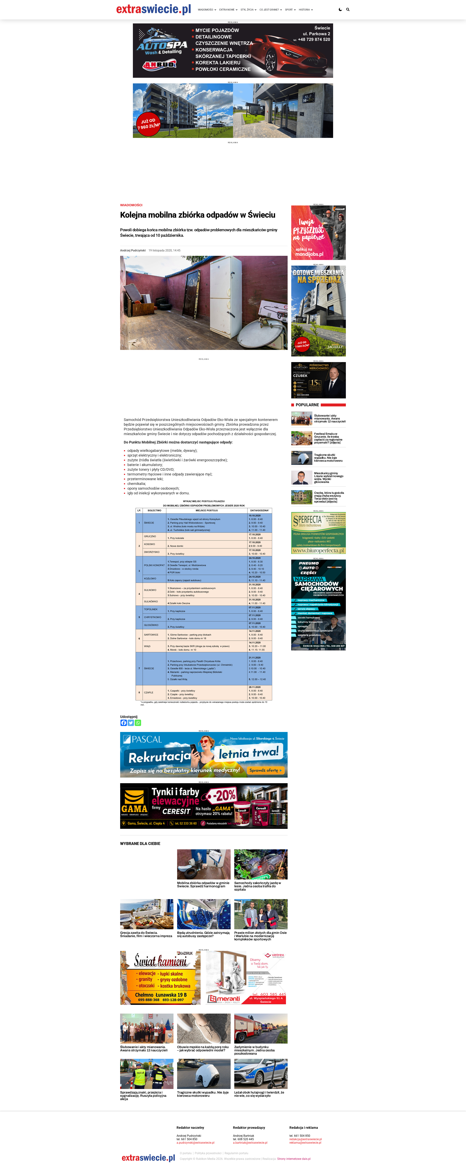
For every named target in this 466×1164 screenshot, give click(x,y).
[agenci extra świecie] (318, 380)
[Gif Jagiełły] (233, 110)
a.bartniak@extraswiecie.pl (250, 1142)
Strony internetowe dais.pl (294, 1159)
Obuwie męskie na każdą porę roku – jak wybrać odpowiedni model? (203, 1048)
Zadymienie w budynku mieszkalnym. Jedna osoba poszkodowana (254, 1050)
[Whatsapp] (138, 723)
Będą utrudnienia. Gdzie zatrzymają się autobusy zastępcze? (203, 934)
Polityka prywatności (208, 1153)
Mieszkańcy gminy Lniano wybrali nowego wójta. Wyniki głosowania (328, 477)
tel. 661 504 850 (187, 1139)
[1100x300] (204, 806)
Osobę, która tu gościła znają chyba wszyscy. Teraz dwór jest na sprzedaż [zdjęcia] (329, 497)
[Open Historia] (312, 10)
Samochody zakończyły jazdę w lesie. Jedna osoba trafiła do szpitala (257, 886)
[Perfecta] (318, 533)
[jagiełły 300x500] (318, 311)
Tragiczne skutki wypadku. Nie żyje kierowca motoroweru (203, 1094)
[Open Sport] (295, 10)
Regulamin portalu (236, 1153)
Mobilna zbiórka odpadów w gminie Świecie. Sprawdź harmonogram (203, 884)
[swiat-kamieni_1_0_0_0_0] (160, 978)
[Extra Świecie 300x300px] (318, 232)
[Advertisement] (233, 169)
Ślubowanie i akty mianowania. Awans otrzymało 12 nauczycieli (143, 1048)
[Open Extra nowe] (236, 10)
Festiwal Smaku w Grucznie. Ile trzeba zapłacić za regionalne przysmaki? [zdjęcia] (328, 438)
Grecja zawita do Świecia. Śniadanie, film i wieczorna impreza (146, 934)
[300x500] (318, 605)
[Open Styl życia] (255, 10)
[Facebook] (124, 723)
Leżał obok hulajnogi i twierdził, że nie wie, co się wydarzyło (259, 1094)
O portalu (186, 1153)
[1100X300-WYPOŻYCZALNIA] (233, 50)
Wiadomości (131, 205)
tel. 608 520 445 (243, 1139)
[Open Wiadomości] (215, 10)
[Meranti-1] (246, 977)
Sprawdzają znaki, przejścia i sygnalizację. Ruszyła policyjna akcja (143, 1096)
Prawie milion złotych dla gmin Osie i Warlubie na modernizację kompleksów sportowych (260, 936)
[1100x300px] (204, 755)
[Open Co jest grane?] (281, 10)
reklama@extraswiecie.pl (305, 1142)
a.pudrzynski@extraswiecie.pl (195, 1142)
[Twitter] (131, 723)
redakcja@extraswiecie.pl (305, 1139)
